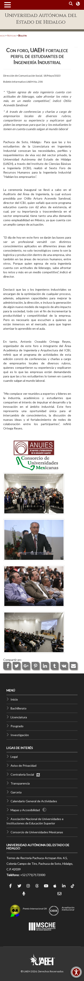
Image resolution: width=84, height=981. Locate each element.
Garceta (16, 792)
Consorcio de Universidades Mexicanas (37, 832)
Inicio (14, 699)
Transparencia (20, 783)
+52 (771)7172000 (32, 875)
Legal (14, 756)
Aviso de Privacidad (23, 765)
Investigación (20, 735)
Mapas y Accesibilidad (25, 810)
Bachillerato (18, 708)
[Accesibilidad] (76, 972)
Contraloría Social (23, 774)
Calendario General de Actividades (34, 801)
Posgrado (17, 726)
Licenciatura (19, 717)
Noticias (11, 35)
